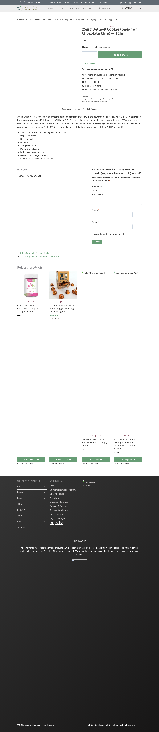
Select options (30, 459)
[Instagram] (130, 2)
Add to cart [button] (94, 459)
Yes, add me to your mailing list (108, 234)
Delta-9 (20, 498)
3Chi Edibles (93, 101)
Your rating (97, 186)
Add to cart (118, 54)
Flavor (85, 47)
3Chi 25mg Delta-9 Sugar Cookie (35, 253)
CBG (19, 521)
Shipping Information (59, 502)
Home (53, 8)
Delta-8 (20, 492)
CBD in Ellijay (112, 725)
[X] (57, 523)
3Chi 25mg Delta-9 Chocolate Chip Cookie (39, 256)
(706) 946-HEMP (28, 2)
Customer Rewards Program (63, 490)
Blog (52, 485)
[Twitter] (126, 2)
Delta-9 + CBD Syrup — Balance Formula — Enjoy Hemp (94, 442)
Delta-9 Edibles (102, 101)
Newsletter (55, 498)
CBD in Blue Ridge (96, 725)
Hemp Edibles (111, 99)
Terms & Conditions (59, 510)
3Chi (87, 101)
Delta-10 (21, 510)
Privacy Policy (56, 514)
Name (95, 210)
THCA (19, 504)
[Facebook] (121, 2)
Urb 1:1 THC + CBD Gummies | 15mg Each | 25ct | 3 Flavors (29, 308)
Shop (61, 8)
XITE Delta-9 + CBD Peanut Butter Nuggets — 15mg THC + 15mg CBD (62, 308)
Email (95, 222)
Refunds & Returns (58, 506)
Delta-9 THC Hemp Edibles (98, 99)
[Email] (140, 2)
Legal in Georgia (57, 518)
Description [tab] (66, 109)
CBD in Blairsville (127, 725)
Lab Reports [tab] (92, 109)
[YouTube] (135, 2)
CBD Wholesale (57, 494)
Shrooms (106, 2)
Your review (98, 194)
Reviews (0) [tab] (79, 109)
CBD (19, 486)
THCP (19, 515)
